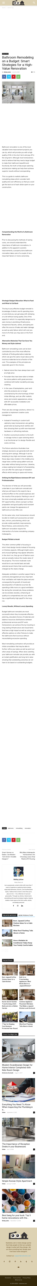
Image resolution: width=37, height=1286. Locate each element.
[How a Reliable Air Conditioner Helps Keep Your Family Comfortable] (7, 942)
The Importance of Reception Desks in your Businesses (16, 1145)
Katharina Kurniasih (7, 1073)
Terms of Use (17, 1278)
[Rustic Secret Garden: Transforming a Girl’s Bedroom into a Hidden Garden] (10, 994)
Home (4, 8)
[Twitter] (9, 77)
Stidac (4, 1112)
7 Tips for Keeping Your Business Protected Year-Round (10, 1026)
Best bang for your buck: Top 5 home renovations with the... (16, 1216)
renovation (28, 828)
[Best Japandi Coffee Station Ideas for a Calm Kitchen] (7, 923)
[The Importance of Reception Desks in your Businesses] (18, 1129)
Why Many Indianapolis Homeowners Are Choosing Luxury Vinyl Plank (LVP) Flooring (27, 856)
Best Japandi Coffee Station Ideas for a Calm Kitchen (22, 923)
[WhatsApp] (18, 77)
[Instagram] (18, 906)
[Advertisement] (18, 33)
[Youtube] (18, 1267)
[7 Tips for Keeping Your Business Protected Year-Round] (10, 1017)
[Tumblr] (26, 1262)
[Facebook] (4, 77)
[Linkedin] (23, 906)
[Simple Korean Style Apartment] (18, 1166)
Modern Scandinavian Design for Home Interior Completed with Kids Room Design (17, 1067)
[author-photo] (18, 876)
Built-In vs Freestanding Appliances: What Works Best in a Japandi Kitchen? (25, 981)
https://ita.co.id (18, 882)
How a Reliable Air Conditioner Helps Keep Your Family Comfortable (23, 942)
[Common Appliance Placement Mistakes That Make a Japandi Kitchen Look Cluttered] (27, 994)
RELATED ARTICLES (9, 915)
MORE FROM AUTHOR (26, 915)
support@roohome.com (22, 1256)
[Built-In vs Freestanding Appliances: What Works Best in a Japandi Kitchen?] (27, 970)
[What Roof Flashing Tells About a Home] (7, 933)
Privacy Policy (26, 1278)
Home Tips (11, 8)
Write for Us (18, 1280)
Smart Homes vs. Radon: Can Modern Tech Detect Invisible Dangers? (9, 856)
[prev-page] (3, 950)
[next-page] (6, 950)
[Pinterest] (14, 77)
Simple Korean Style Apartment (17, 1181)
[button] (3, 3)
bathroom (11, 828)
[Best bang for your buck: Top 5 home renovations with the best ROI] (18, 1201)
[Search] (34, 3)
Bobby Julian (7, 72)
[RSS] (21, 1262)
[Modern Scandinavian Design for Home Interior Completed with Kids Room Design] (18, 1050)
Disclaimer (8, 1278)
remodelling (19, 828)
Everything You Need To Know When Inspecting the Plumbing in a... (17, 1107)
